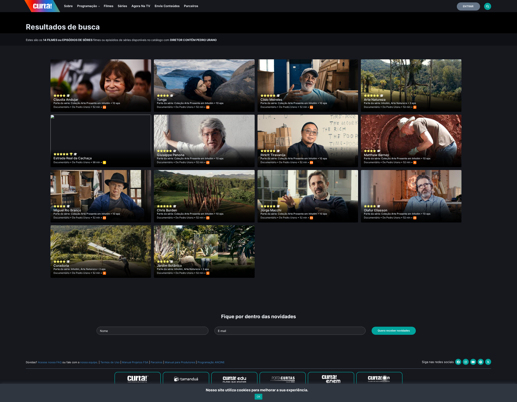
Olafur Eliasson (375, 210)
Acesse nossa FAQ (50, 362)
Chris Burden (167, 210)
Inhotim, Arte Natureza (394, 103)
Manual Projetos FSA (135, 362)
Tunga (162, 100)
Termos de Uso (110, 362)
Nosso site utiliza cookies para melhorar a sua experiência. (258, 390)
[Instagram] (466, 362)
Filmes (108, 6)
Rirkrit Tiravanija (273, 155)
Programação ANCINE (211, 362)
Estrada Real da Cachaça (73, 158)
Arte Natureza (375, 100)
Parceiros (191, 6)
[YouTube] (473, 362)
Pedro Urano (83, 106)
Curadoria (61, 265)
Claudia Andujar (66, 100)
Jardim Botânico (169, 265)
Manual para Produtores (180, 362)
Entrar (468, 6)
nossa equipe (88, 362)
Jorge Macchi (271, 210)
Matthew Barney (376, 155)
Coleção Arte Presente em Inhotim (91, 103)
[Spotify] (481, 362)
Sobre (68, 6)
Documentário (61, 106)
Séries (122, 6)
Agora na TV (140, 6)
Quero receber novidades (394, 330)
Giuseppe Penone (170, 155)
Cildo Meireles (271, 100)
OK (258, 396)
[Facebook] (458, 362)
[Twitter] (488, 362)
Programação (87, 6)
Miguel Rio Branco (67, 210)
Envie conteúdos (167, 6)
